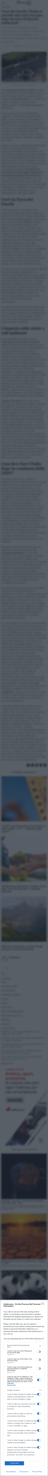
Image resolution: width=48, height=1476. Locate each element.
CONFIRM (14, 1463)
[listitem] (24, 1346)
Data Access (24, 1472)
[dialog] (24, 1388)
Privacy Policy (37, 1472)
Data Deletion (11, 1472)
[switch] (39, 1352)
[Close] (43, 1304)
